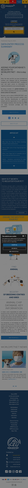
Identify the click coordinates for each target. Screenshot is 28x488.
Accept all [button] (14, 244)
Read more (19, 241)
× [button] (25, 235)
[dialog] (14, 244)
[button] (14, 251)
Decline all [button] (14, 248)
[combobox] (23, 236)
